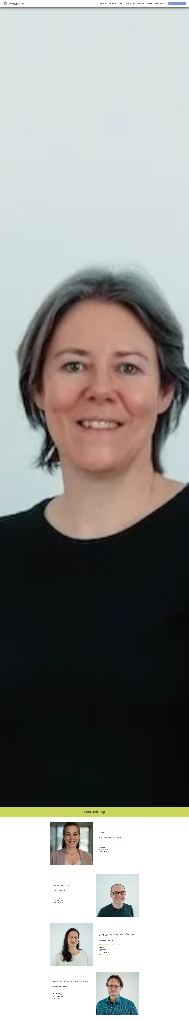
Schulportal (141, 3)
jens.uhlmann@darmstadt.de (61, 894)
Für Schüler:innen (130, 3)
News (120, 3)
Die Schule (103, 3)
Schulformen (112, 3)
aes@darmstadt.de (106, 853)
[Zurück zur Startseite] (14, 4)
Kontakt (149, 3)
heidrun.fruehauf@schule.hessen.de (109, 944)
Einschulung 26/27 (160, 3)
